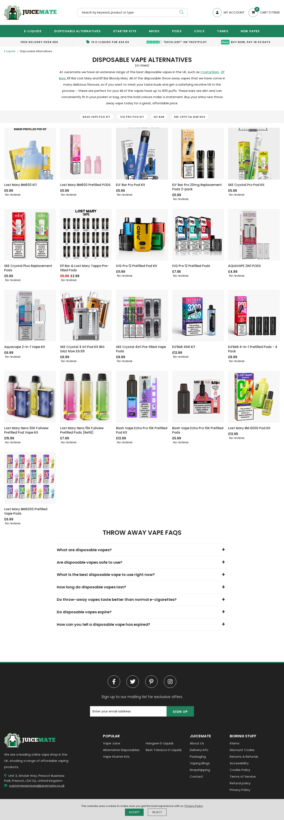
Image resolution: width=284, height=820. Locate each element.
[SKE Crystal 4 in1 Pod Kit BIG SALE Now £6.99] (86, 316)
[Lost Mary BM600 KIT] (30, 153)
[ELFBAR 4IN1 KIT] (198, 316)
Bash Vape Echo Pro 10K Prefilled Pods (197, 430)
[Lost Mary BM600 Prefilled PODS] (86, 153)
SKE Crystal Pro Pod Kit (246, 185)
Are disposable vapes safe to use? (89, 562)
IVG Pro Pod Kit (132, 117)
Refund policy (240, 783)
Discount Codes (242, 750)
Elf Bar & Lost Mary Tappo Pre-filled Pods (84, 268)
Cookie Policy (240, 770)
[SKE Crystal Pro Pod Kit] (254, 153)
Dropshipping (200, 770)
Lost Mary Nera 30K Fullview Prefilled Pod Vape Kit (26, 430)
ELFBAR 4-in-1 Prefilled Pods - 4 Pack (252, 349)
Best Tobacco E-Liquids (164, 750)
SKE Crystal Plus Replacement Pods (28, 268)
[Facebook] (114, 681)
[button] (262, 12)
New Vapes (250, 31)
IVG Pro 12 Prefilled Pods (191, 266)
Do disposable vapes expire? (84, 612)
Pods (177, 31)
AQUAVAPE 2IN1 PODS (244, 266)
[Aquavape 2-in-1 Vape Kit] (30, 316)
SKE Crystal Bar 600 (189, 117)
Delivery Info (199, 750)
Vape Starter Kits (116, 756)
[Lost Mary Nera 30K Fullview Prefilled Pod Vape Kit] (30, 397)
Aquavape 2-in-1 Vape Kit (24, 347)
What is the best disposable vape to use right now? (106, 574)
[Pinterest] (151, 681)
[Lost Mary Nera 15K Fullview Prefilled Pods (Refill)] (86, 397)
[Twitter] (132, 681)
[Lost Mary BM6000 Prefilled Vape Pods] (30, 478)
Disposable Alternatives (77, 31)
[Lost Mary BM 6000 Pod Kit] (254, 397)
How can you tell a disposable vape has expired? (104, 624)
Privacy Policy (240, 790)
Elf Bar (159, 117)
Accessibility (239, 763)
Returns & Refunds (244, 756)
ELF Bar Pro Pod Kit (130, 185)
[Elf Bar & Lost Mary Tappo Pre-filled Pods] (86, 235)
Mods (154, 31)
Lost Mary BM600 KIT (20, 185)
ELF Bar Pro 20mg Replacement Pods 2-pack (197, 187)
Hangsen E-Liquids (160, 743)
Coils (199, 31)
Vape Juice (111, 743)
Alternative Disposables (121, 750)
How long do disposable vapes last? (91, 587)
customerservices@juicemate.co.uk (36, 785)
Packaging (198, 756)
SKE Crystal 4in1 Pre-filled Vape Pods (141, 349)
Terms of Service (243, 776)
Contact (196, 776)
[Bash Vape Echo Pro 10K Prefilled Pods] (198, 397)
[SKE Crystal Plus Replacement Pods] (30, 235)
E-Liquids (33, 31)
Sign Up (180, 711)
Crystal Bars (209, 72)
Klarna (234, 743)
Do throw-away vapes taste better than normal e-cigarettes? (117, 599)
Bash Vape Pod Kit (96, 117)
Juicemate (30, 12)
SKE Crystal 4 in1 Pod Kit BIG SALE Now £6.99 (82, 349)
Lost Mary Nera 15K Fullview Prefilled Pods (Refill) (82, 430)
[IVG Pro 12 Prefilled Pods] (198, 235)
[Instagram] (170, 681)
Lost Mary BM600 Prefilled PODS (85, 185)
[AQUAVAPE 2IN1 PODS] (254, 235)
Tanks (222, 31)
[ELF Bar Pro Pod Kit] (142, 153)
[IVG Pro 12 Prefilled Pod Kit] (142, 235)
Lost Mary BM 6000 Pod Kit (249, 428)
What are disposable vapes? (84, 549)
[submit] (181, 12)
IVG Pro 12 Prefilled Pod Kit (136, 266)
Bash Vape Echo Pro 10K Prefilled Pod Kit (141, 430)
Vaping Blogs (200, 763)
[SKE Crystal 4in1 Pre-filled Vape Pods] (142, 316)
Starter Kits (125, 31)
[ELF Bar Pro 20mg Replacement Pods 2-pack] (198, 153)
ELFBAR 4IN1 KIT (183, 347)
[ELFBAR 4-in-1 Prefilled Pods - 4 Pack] (254, 316)
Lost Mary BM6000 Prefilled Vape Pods (25, 511)
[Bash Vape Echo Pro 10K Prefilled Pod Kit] (142, 397)
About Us (197, 743)
